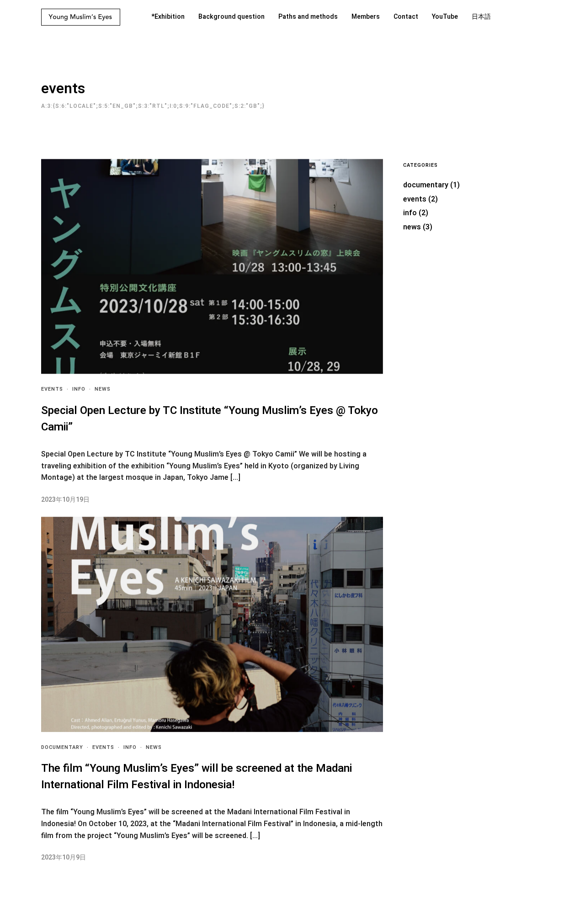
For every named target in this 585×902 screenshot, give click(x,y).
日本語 (481, 16)
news (103, 389)
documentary (62, 747)
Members (365, 16)
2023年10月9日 (63, 857)
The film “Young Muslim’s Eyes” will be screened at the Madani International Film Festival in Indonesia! (196, 776)
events (52, 389)
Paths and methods (308, 16)
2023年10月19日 (65, 499)
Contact (406, 16)
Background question (231, 16)
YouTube (445, 16)
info (78, 389)
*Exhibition (168, 16)
